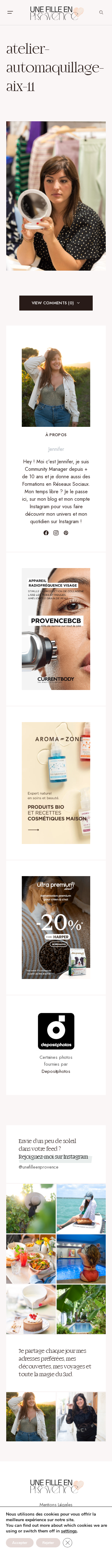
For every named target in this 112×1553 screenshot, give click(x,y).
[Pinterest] (66, 532)
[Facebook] (46, 532)
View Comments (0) (53, 303)
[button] (10, 12)
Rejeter (48, 1542)
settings (69, 1531)
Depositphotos (56, 1071)
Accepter (19, 1542)
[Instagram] (56, 532)
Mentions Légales (56, 1504)
